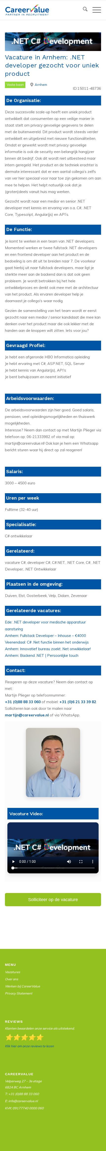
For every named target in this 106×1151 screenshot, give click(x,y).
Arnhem (41, 85)
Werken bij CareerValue (22, 986)
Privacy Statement (18, 993)
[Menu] (94, 10)
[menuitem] (83, 10)
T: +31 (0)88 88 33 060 (22, 1094)
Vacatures (12, 972)
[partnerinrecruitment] (43, 10)
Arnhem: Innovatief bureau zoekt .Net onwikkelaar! (48, 649)
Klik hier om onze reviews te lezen (29, 1046)
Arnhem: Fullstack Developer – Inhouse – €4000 (45, 635)
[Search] (83, 10)
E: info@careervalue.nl (21, 1101)
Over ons (11, 979)
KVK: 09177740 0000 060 (24, 1108)
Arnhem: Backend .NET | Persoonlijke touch (41, 655)
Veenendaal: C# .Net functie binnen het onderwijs (47, 642)
